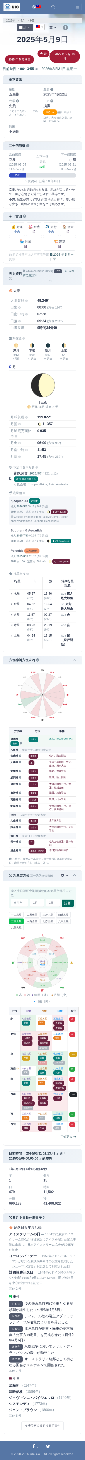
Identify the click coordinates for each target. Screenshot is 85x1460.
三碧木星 (47, 914)
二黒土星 (32, 914)
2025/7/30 (23, 535)
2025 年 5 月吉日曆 (62, 257)
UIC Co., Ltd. (39, 1454)
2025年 (10, 20)
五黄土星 (16, 921)
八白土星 (63, 921)
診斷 (67, 903)
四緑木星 (63, 914)
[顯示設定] (53, 27)
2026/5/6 (22, 506)
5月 (22, 20)
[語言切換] (36, 7)
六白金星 (32, 921)
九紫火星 (16, 927)
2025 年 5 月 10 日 (65, 56)
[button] (53, 7)
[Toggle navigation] (78, 7)
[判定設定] (65, 875)
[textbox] (39, 27)
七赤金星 (47, 921)
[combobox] (39, 27)
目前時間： (40, 69)
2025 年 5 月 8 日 (19, 59)
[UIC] (11, 7)
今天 (43, 53)
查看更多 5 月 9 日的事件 (43, 1425)
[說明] (65, 28)
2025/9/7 (35, 473)
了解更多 (66, 1136)
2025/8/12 (23, 556)
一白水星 (16, 914)
